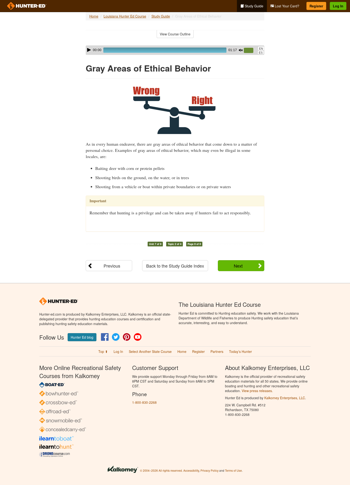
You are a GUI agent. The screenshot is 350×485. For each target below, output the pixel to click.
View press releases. (257, 390)
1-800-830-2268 (144, 402)
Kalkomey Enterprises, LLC (284, 397)
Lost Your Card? (286, 6)
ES (261, 52)
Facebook (105, 337)
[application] (175, 50)
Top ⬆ (103, 351)
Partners (216, 351)
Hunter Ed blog (82, 337)
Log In (338, 6)
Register (316, 6)
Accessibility (191, 470)
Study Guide (253, 6)
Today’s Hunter (240, 351)
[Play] (89, 50)
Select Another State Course (150, 351)
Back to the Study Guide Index (175, 266)
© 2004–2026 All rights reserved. (161, 470)
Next (238, 266)
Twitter (116, 337)
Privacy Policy (209, 470)
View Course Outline (175, 34)
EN (261, 48)
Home (93, 16)
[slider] (250, 51)
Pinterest (126, 337)
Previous (112, 266)
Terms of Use (233, 470)
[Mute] (241, 50)
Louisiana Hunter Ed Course (125, 16)
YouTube (137, 337)
